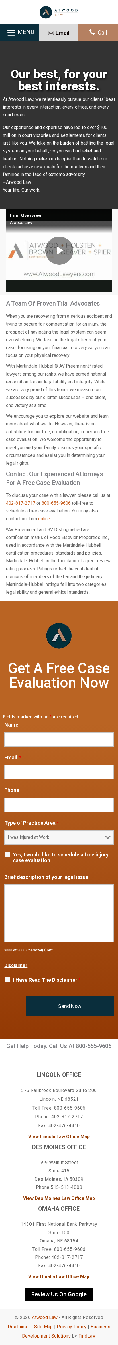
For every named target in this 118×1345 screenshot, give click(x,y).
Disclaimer (15, 965)
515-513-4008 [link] (66, 1187)
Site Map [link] (43, 1326)
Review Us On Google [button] (59, 1294)
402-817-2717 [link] (20, 503)
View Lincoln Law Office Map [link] (59, 1136)
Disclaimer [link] (19, 1326)
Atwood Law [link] (45, 1317)
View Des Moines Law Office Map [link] (59, 1198)
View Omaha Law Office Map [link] (58, 1276)
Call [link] (102, 32)
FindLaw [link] (87, 1336)
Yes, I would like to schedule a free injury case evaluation (61, 857)
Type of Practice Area (31, 823)
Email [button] (63, 32)
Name (11, 725)
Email (12, 757)
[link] (59, 12)
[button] (112, 1303)
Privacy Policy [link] (71, 1326)
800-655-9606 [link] (56, 503)
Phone (11, 790)
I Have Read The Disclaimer (47, 980)
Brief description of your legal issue (46, 877)
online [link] (44, 518)
